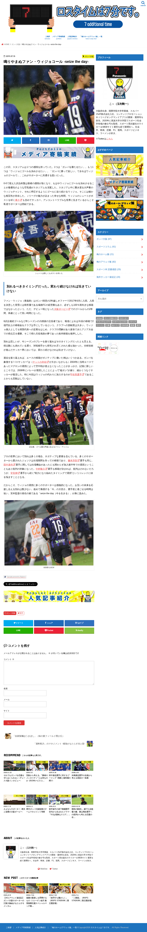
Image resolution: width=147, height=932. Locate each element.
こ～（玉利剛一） (29, 847)
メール (7, 699)
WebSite (43, 869)
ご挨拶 (47, 37)
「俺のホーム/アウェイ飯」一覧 (91, 37)
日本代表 (124, 325)
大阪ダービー (61, 309)
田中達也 (8, 464)
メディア (132, 322)
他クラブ (115, 325)
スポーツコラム (106, 246)
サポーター (123, 318)
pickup (99, 318)
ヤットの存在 (39, 362)
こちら (109, 139)
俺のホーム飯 (105, 254)
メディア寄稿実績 (58, 37)
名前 (6, 688)
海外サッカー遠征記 (108, 277)
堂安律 (13, 473)
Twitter (55, 869)
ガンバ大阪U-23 (110, 318)
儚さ (17, 200)
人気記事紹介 (72, 37)
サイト (7, 711)
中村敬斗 (40, 469)
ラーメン (100, 325)
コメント (9, 659)
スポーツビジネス (120, 322)
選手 (21, 613)
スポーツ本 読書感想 (108, 269)
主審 (108, 325)
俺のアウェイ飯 (106, 262)
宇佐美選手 (76, 374)
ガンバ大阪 (11, 613)
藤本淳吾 (72, 460)
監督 (132, 325)
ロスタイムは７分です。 (101, 927)
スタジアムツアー (104, 322)
